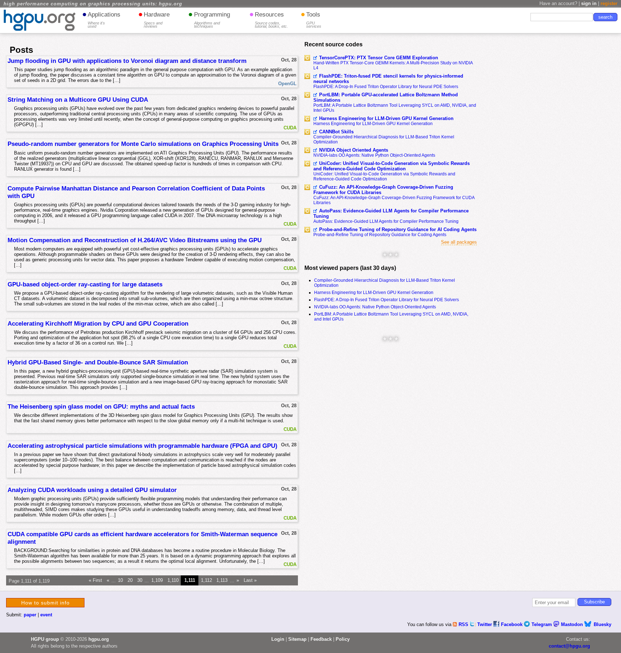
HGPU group (45, 639)
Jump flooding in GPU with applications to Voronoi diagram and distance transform (127, 60)
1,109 (157, 580)
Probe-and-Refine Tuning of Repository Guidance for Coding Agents (379, 234)
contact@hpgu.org (569, 646)
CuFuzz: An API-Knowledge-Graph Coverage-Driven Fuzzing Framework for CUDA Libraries (383, 189)
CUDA (290, 127)
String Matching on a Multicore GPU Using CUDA (78, 99)
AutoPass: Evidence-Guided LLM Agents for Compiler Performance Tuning (391, 213)
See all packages (459, 242)
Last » (250, 580)
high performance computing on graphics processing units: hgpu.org (93, 3)
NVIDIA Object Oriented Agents (353, 150)
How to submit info (45, 603)
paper (30, 614)
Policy (343, 639)
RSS (464, 624)
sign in (589, 3)
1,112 (206, 580)
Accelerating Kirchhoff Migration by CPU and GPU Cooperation (98, 323)
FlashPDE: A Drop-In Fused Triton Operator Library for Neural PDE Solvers (385, 86)
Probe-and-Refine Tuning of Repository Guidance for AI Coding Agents (398, 229)
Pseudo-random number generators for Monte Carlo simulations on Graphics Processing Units (143, 143)
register (609, 3)
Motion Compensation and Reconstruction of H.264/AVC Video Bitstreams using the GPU (135, 240)
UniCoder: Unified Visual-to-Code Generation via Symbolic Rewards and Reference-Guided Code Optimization (391, 166)
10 (120, 580)
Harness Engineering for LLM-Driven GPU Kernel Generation (386, 118)
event (46, 614)
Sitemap (297, 639)
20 (130, 580)
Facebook (512, 624)
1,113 (221, 580)
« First (95, 580)
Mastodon (572, 624)
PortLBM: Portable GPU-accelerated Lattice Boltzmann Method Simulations (385, 97)
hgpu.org (98, 639)
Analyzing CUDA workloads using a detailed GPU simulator (92, 489)
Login (277, 639)
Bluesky (602, 624)
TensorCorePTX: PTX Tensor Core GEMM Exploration (378, 57)
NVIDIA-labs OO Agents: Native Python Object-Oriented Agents (374, 155)
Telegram (542, 624)
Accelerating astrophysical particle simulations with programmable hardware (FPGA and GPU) (142, 445)
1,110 (173, 580)
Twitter (485, 624)
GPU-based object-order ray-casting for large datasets (85, 284)
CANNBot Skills (336, 131)
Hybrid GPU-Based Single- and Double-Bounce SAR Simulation (98, 362)
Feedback (321, 639)
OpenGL (287, 83)
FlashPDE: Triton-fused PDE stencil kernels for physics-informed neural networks (388, 78)
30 (139, 580)
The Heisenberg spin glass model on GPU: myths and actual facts (101, 406)
